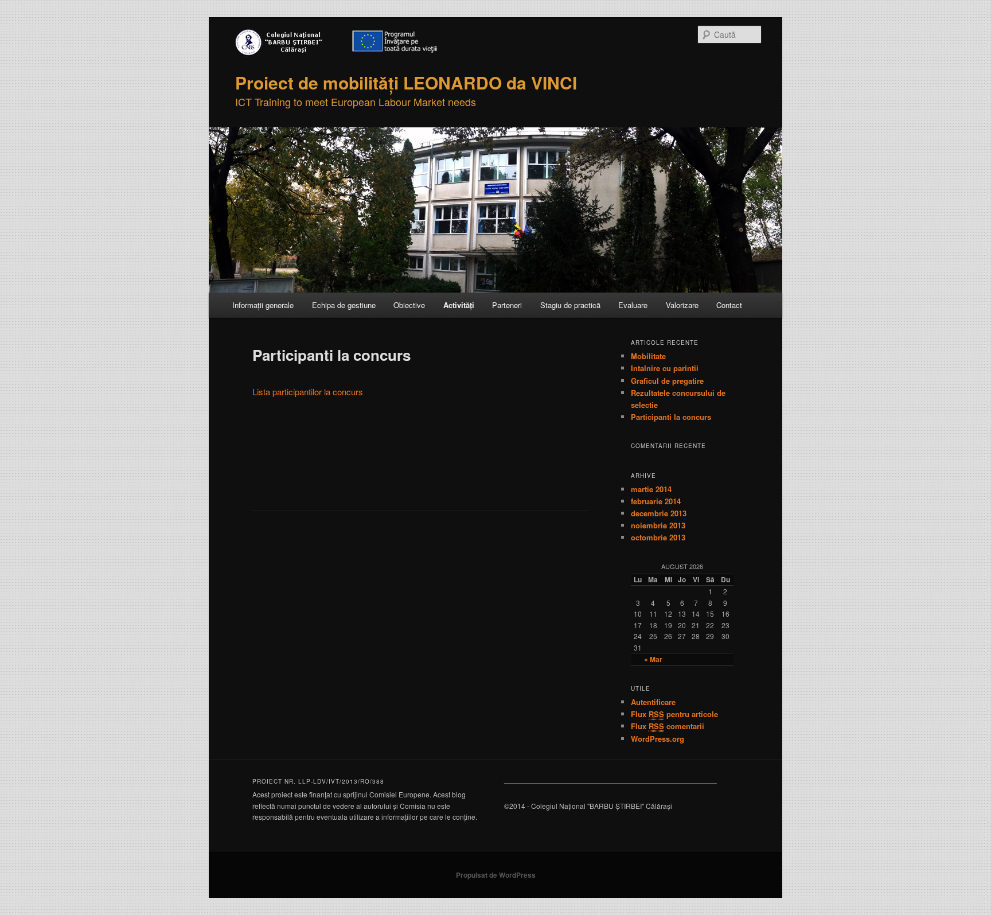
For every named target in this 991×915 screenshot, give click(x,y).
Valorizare (682, 304)
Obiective (409, 304)
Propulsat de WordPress (496, 875)
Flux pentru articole (674, 713)
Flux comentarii (667, 726)
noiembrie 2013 (658, 525)
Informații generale (263, 304)
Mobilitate (648, 356)
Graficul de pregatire (667, 380)
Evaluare (632, 304)
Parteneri (507, 304)
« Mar (653, 659)
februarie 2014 (656, 501)
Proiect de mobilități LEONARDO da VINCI (406, 82)
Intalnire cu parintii (665, 368)
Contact (729, 304)
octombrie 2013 (658, 537)
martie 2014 (651, 489)
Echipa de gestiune (344, 304)
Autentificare (653, 701)
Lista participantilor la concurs (307, 392)
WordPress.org (657, 738)
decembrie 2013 (658, 513)
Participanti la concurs (671, 416)
